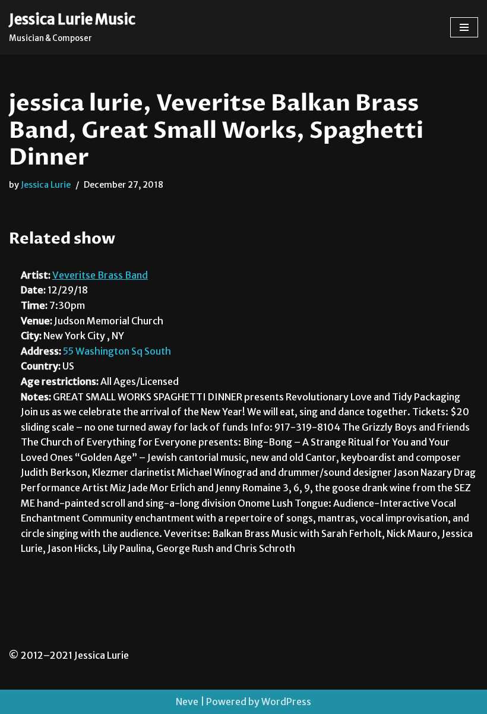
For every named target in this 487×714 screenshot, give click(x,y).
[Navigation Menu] (464, 27)
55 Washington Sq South (117, 351)
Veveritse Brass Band (100, 275)
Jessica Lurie (46, 184)
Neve (187, 701)
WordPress (286, 701)
